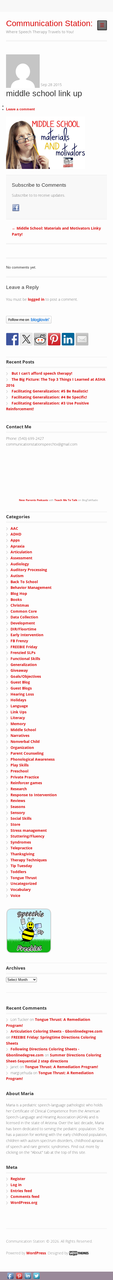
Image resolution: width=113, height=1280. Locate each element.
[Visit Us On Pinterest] (19, 1276)
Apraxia (17, 546)
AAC (14, 528)
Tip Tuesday (21, 865)
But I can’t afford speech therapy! (42, 373)
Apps (15, 540)
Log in (16, 1184)
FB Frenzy (19, 640)
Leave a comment (20, 109)
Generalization (24, 664)
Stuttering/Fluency (27, 836)
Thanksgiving (22, 853)
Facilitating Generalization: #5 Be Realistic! (50, 391)
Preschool (19, 771)
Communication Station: (49, 23)
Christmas (20, 605)
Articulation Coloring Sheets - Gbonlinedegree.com (56, 1031)
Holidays (18, 699)
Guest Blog (20, 682)
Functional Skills (25, 658)
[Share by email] (82, 339)
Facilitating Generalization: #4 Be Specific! (49, 397)
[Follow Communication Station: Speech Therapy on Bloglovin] (29, 320)
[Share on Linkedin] (68, 339)
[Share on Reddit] (40, 339)
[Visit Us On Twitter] (36, 1276)
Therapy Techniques (29, 859)
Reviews (18, 800)
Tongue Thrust (24, 877)
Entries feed (21, 1190)
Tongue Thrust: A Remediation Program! (61, 1066)
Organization (22, 747)
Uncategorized (24, 883)
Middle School (23, 729)
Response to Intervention (34, 794)
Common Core (24, 611)
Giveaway (19, 670)
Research (19, 788)
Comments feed (25, 1196)
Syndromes (21, 842)
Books (16, 599)
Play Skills (20, 765)
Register (18, 1178)
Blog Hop (19, 593)
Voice (15, 895)
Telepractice (21, 847)
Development (23, 623)
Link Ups (19, 711)
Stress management (29, 830)
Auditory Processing (29, 569)
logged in (36, 299)
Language (19, 705)
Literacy (18, 717)
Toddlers (18, 871)
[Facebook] (16, 208)
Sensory (18, 812)
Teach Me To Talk (65, 500)
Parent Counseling (27, 753)
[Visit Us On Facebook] (10, 1276)
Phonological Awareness (33, 759)
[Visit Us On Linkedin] (27, 1276)
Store (15, 824)
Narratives (20, 735)
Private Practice (25, 777)
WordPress (36, 1252)
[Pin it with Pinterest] (54, 339)
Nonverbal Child (25, 741)
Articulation (21, 551)
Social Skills (21, 818)
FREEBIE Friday (24, 646)
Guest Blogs (21, 688)
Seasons (18, 806)
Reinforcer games (26, 782)
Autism (17, 575)
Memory (18, 723)
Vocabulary (21, 889)
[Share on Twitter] (26, 339)
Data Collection (24, 617)
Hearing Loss (22, 694)
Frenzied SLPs (23, 652)
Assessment (21, 557)
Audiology (20, 563)
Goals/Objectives (26, 676)
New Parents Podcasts (33, 500)
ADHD (16, 534)
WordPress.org (24, 1202)
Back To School (24, 581)
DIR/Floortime (23, 629)
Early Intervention (27, 634)
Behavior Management (31, 587)
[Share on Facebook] (12, 339)
